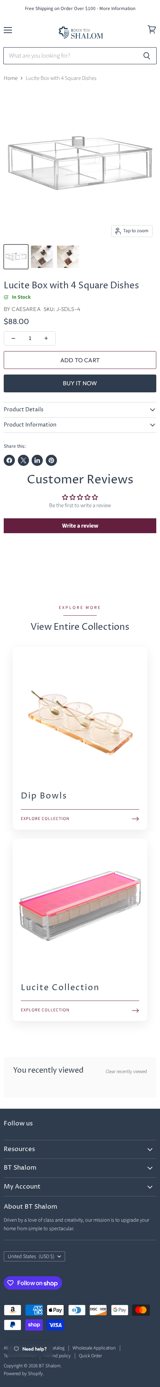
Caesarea (26, 308)
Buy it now (80, 383)
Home (10, 78)
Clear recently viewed (126, 1072)
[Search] (147, 55)
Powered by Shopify (23, 1373)
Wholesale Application (94, 1348)
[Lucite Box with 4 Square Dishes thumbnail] (16, 257)
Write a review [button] (80, 526)
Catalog (57, 1348)
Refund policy (57, 1355)
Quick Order (90, 1355)
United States (31, 1256)
